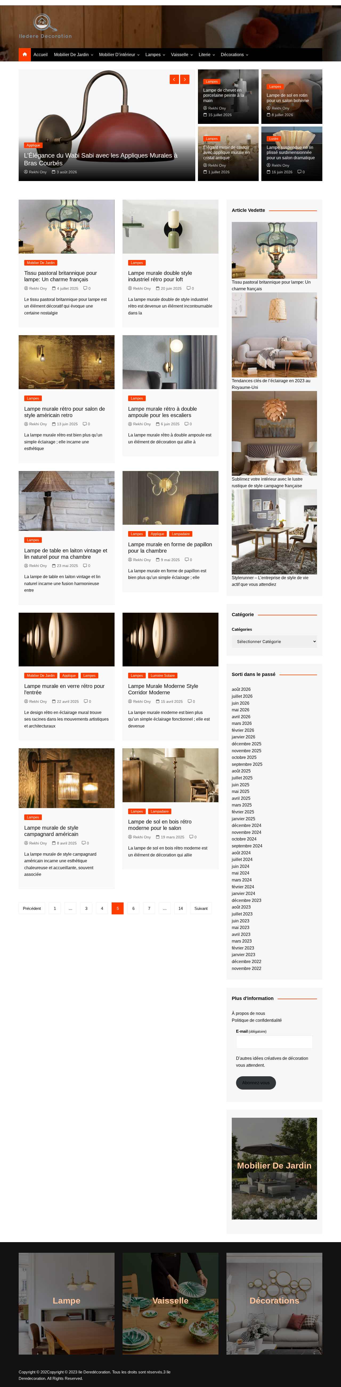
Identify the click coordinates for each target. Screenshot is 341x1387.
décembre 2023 (246, 900)
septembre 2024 (247, 846)
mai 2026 (240, 710)
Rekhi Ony (38, 172)
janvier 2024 (243, 893)
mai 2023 (240, 927)
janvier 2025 (243, 819)
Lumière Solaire (163, 676)
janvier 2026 (243, 737)
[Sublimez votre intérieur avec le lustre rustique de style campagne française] (274, 433)
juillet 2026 (242, 696)
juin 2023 (240, 921)
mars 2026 (242, 723)
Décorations (232, 54)
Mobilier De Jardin (71, 54)
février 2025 (243, 812)
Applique (157, 534)
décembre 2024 (246, 825)
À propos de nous (248, 1013)
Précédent (32, 908)
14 (180, 908)
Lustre (273, 139)
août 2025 (241, 771)
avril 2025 (241, 798)
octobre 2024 (244, 839)
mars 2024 (242, 880)
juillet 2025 (242, 778)
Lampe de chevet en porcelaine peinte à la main (223, 95)
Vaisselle (179, 54)
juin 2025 (240, 785)
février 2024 (243, 887)
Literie (204, 54)
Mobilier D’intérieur (117, 54)
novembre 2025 (246, 751)
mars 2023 (242, 941)
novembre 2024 (246, 832)
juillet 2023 (242, 914)
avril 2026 (241, 716)
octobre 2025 (244, 757)
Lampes (153, 54)
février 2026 (243, 730)
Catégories (242, 629)
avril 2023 (241, 934)
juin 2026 (240, 703)
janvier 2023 (243, 954)
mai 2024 (240, 873)
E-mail (251, 1031)
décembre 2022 (246, 961)
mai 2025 (240, 791)
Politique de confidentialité (257, 1020)
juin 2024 (240, 866)
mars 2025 (242, 805)
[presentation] (174, 79)
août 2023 (241, 907)
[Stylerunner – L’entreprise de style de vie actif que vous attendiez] (274, 531)
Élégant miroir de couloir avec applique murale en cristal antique (226, 152)
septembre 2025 (247, 764)
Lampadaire (181, 534)
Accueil (41, 54)
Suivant (201, 908)
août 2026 (241, 689)
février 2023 (243, 948)
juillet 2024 (242, 859)
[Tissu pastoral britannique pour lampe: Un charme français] (274, 250)
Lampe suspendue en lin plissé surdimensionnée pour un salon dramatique (291, 152)
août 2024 (241, 853)
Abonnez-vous (256, 1083)
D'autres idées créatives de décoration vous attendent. (272, 1061)
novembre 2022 (246, 968)
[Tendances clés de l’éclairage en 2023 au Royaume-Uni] (274, 334)
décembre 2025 (246, 744)
